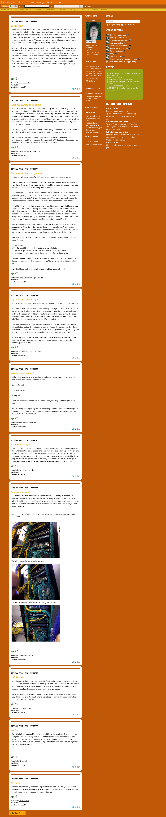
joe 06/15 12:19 (112, 77)
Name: (21, 6)
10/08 (100, 73)
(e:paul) (49, 193)
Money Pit (16, 395)
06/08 (99, 76)
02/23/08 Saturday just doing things (94, 129)
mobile (14, 6)
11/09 (90, 71)
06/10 (99, 68)
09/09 (93, 71)
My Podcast (90, 47)
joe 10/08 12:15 (112, 84)
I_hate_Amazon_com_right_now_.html (31, 278)
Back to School (18, 385)
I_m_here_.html (24, 801)
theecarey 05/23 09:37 (114, 86)
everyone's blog (114, 25)
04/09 (100, 71)
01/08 (93, 81)
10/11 (87, 66)
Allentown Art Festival (119, 48)
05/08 (87, 78)
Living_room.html (25, 83)
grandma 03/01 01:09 (114, 80)
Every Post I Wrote (92, 52)
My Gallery (89, 50)
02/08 (89, 81)
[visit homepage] (5, 6)
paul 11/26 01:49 (112, 88)
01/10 (87, 71)
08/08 (90, 76)
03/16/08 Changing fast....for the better (93, 124)
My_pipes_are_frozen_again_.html (30, 351)
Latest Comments (92, 54)
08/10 (92, 69)
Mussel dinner (116, 56)
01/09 (90, 73)
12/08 (93, 73)
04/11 (90, 66)
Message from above (118, 37)
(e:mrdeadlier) (17, 140)
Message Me (90, 42)
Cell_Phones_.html (25, 708)
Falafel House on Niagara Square (124, 59)
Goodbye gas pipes (118, 35)
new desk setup (116, 43)
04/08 (91, 78)
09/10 (88, 69)
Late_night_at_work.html (27, 655)
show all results (129, 25)
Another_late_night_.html (27, 470)
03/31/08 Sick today (93, 116)
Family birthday (116, 51)
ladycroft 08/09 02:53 (114, 73)
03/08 (96, 78)
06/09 (97, 71)
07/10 (96, 69)
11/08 (97, 73)
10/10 (97, 66)
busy (112, 54)
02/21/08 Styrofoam (93, 132)
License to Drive (18, 390)
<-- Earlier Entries (17, 813)
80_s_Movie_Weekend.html (28, 423)
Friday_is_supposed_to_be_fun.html (30, 151)
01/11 (93, 66)
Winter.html (23, 761)
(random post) (112, 62)
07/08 (95, 76)
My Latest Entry (91, 45)
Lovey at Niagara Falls (119, 40)
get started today (51, 2)
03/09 (87, 73)
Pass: (52, 6)
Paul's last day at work (119, 45)
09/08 (87, 76)
